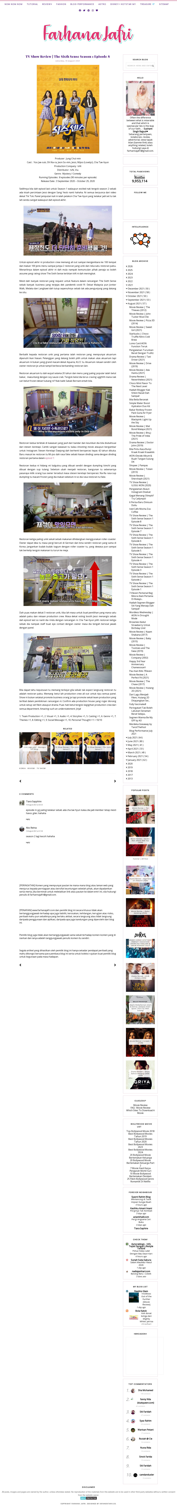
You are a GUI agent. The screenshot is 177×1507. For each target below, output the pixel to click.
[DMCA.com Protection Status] (88, 1498)
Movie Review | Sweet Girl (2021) (140, 329)
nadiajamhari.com (141, 1271)
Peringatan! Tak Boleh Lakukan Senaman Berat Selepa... (141, 710)
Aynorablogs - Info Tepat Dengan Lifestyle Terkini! (141, 1246)
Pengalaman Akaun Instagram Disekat (140, 490)
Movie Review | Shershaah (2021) (139, 477)
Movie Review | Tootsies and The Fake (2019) (139, 648)
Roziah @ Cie (145, 1438)
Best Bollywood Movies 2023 (140, 1146)
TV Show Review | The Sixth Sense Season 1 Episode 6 (141, 537)
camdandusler (147, 1474)
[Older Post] (115, 781)
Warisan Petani (145, 1429)
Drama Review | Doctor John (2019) (141, 444)
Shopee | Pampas (138, 465)
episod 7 (49, 458)
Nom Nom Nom (14, 4)
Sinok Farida (145, 1456)
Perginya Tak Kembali (141, 1210)
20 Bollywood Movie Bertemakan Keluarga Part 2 (140, 1163)
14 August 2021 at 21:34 (34, 831)
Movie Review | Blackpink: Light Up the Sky (140, 419)
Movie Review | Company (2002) (138, 656)
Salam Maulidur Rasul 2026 (141, 1263)
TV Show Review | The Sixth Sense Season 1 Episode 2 (141, 576)
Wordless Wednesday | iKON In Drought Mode (141, 615)
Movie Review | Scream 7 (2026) (140, 1042)
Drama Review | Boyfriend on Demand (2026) (140, 880)
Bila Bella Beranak (138, 399)
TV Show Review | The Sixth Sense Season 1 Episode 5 (141, 547)
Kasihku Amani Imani (141, 1208)
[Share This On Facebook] (106, 768)
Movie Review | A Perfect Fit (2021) (139, 676)
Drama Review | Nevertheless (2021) (140, 378)
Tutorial (32, 4)
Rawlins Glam (141, 1291)
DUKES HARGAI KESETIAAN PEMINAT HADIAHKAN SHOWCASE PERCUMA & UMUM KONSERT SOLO (140, 943)
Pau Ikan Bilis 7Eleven (140, 670)
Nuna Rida (145, 1447)
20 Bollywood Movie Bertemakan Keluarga (140, 1156)
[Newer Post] (20, 781)
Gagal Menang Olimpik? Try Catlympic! (141, 497)
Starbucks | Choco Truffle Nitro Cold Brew (139, 336)
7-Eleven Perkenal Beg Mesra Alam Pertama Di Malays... (141, 596)
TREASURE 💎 (147, 4)
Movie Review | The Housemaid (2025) (140, 809)
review (31, 768)
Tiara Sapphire (33, 801)
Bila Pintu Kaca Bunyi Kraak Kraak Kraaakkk (141, 451)
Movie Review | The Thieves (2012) (139, 309)
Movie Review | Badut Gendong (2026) (140, 912)
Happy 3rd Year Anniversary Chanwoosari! (137, 664)
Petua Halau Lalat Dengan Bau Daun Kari (141, 1252)
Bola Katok (141, 1310)
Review (46, 4)
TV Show (41, 768)
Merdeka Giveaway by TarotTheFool (140, 726)
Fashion (61, 4)
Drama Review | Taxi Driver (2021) (140, 358)
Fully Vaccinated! (137, 704)
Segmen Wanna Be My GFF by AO (141, 719)
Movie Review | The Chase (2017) (139, 683)
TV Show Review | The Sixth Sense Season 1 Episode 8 (141, 518)
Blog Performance (82, 4)
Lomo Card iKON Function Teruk (138, 345)
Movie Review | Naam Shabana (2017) (140, 633)
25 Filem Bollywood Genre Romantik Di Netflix (140, 1180)
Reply (28, 819)
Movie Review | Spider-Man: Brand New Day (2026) (140, 840)
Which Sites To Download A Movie (140, 1112)
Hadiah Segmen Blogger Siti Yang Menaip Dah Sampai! (142, 605)
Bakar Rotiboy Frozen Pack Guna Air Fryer (140, 411)
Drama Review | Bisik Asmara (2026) (140, 977)
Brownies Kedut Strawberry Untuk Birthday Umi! (139, 625)
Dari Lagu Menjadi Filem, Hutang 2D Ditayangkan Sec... (139, 697)
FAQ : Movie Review (140, 1107)
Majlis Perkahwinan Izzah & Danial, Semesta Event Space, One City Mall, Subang (140, 1007)
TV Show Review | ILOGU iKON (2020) (140, 484)
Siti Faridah (145, 1411)
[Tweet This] (110, 768)
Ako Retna (31, 827)
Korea (22, 768)
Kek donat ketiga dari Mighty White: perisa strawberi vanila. (145, 1320)
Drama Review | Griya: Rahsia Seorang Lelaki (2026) (140, 1073)
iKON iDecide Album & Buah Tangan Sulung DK (141, 458)
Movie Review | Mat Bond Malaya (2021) (140, 428)
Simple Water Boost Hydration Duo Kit (139, 405)
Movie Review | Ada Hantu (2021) (139, 371)
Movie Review (140, 1105)
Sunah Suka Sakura (141, 1259)
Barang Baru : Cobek (141, 1273)
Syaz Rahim (145, 1420)
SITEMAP (164, 4)
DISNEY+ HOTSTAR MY (123, 4)
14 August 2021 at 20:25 (34, 805)
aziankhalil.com (141, 1216)
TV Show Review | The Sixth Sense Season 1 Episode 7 (141, 528)
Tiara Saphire (141, 1228)
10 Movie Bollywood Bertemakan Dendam (140, 1175)
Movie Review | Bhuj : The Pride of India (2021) (140, 435)
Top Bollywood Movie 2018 (140, 1131)
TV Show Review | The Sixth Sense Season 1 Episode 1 (141, 586)
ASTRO (102, 4)
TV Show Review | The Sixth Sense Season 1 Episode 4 (141, 557)
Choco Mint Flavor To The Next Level (140, 385)
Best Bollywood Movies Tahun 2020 (140, 1140)
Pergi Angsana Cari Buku (141, 1220)
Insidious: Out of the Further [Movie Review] (146, 1299)
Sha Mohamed (145, 1390)
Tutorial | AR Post (140, 859)
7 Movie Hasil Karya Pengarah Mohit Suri (140, 1169)
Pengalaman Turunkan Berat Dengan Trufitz (141, 351)
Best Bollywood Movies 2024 (140, 1151)
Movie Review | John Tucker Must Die (140, 315)
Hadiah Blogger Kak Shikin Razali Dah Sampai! (139, 392)
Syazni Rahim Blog (141, 1196)
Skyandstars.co (108, 1504)
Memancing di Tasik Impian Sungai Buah (141, 1200)
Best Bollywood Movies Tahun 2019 (140, 1135)
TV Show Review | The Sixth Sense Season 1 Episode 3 (141, 567)
